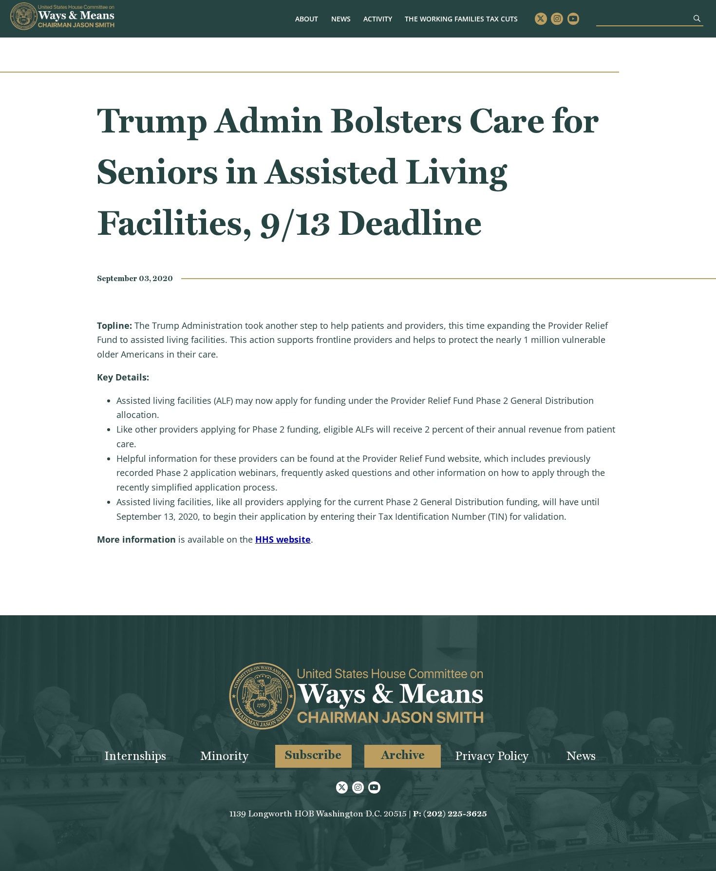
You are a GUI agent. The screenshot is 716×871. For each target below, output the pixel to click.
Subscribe (313, 755)
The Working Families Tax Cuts (461, 18)
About (306, 18)
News (341, 18)
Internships (135, 756)
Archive (403, 755)
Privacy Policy (491, 756)
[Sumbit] (697, 18)
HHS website (283, 539)
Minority (224, 756)
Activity (377, 18)
